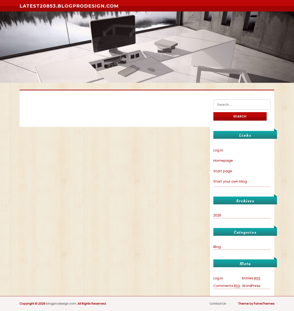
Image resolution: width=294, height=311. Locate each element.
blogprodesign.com (61, 303)
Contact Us (218, 303)
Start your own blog (230, 181)
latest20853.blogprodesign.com (69, 6)
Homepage (223, 160)
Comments (226, 285)
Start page (222, 171)
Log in (218, 150)
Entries (251, 278)
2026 (217, 215)
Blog (217, 246)
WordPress (251, 285)
